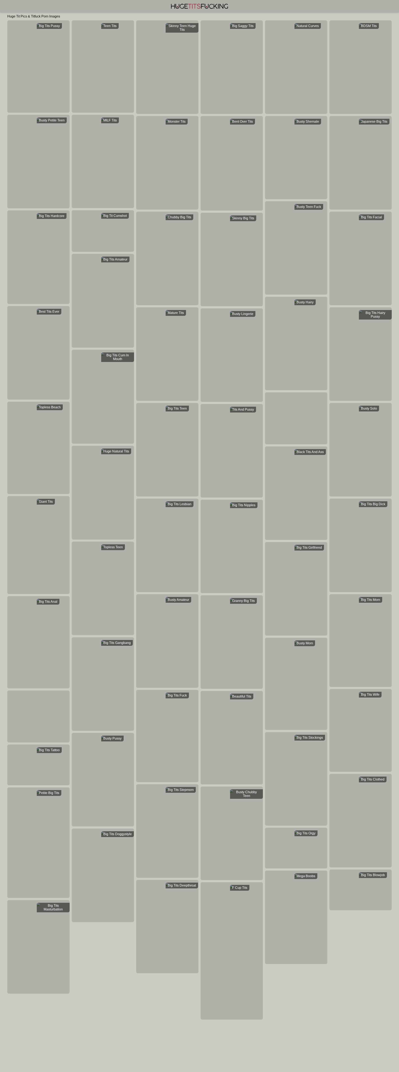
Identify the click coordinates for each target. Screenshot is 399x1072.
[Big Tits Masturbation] (38, 904)
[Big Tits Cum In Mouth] (103, 354)
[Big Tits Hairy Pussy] (360, 311)
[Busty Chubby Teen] (231, 791)
